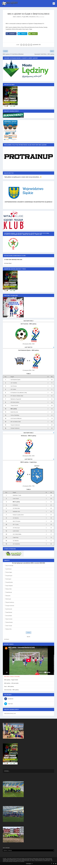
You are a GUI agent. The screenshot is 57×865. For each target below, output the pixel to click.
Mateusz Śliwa (9, 589)
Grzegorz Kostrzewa (10, 605)
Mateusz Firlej (8, 629)
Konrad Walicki (9, 615)
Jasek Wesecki (8, 569)
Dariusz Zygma (9, 572)
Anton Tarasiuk (9, 625)
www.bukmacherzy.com (10, 713)
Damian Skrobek (9, 622)
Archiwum (6, 639)
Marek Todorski (9, 619)
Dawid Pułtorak (9, 612)
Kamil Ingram (8, 579)
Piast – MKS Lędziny (9, 686)
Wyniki (28, 636)
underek (18, 16)
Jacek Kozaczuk (9, 609)
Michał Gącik (8, 599)
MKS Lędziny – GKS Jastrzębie (11, 683)
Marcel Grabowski (9, 565)
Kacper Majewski (9, 585)
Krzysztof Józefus (9, 582)
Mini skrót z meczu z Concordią (11, 676)
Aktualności (32, 16)
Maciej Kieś (8, 595)
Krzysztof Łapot (9, 575)
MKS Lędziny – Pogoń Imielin (11, 679)
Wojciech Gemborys (10, 602)
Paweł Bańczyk (9, 592)
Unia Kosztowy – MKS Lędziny (11, 689)
